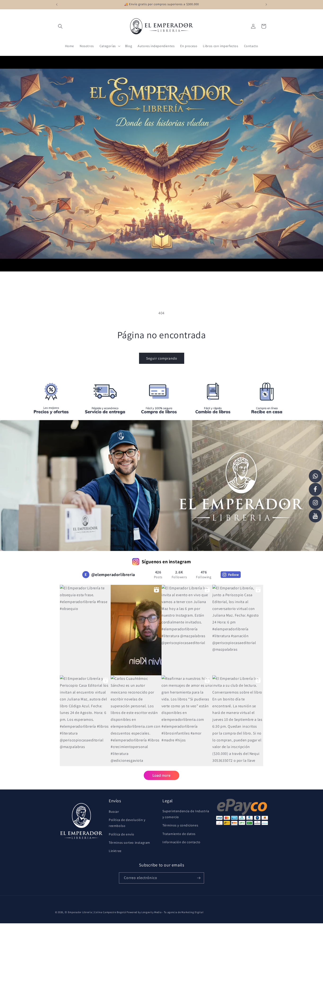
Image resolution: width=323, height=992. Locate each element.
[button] (60, 26)
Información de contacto (181, 842)
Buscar (114, 811)
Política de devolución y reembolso (127, 823)
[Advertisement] (142, 956)
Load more (161, 775)
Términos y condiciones (180, 825)
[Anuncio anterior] (57, 4)
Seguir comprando (161, 358)
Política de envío (121, 834)
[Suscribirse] (198, 878)
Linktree (115, 851)
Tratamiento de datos (179, 834)
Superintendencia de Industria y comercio (185, 814)
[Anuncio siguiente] (266, 4)
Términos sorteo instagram (129, 842)
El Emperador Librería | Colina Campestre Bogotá (95, 912)
